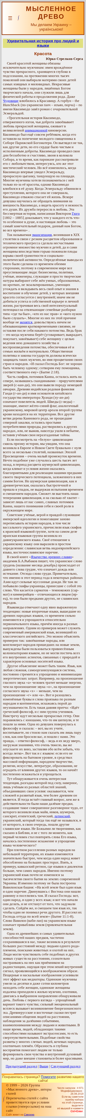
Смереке (29, 1114)
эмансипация (42, 235)
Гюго (76, 214)
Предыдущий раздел (21, 1066)
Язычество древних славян (51, 557)
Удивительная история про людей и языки (43, 43)
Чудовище (11, 101)
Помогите (48, 1077)
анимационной (36, 130)
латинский (62, 816)
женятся (26, 322)
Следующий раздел (65, 1066)
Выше (43, 1066)
